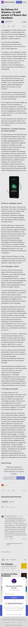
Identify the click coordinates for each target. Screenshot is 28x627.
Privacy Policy (19, 610)
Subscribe (14, 597)
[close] (23, 579)
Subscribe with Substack (15, 603)
